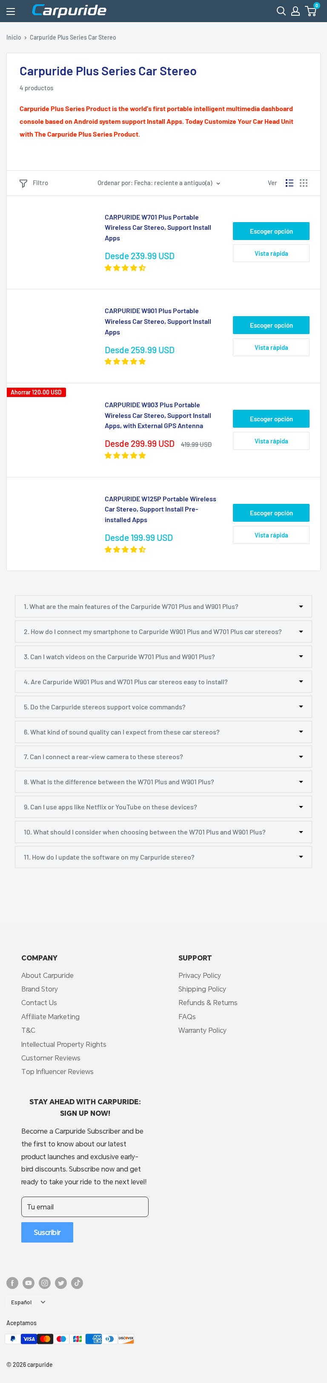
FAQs (187, 1016)
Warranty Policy (202, 1030)
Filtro (40, 182)
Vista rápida (271, 253)
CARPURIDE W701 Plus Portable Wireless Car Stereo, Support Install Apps (158, 227)
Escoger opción (271, 231)
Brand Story (39, 988)
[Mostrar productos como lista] (289, 183)
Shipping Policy (202, 988)
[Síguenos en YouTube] (28, 1283)
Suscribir (47, 1232)
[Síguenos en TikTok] (77, 1283)
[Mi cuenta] (295, 11)
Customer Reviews (50, 1057)
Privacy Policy (199, 975)
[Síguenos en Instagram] (45, 1283)
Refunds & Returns (208, 1002)
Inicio (13, 37)
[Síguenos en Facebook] (12, 1283)
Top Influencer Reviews (57, 1071)
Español (21, 1302)
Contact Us (39, 1002)
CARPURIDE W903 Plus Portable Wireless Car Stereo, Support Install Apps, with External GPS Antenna (158, 415)
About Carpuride (47, 975)
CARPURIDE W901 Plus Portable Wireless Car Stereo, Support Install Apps (158, 321)
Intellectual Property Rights (63, 1044)
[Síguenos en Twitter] (61, 1283)
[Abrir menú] (10, 11)
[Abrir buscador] (281, 11)
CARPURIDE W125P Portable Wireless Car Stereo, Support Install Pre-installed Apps (160, 509)
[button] (310, 11)
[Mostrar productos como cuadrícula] (303, 183)
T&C (28, 1030)
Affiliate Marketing (50, 1016)
